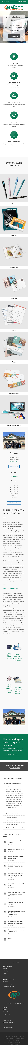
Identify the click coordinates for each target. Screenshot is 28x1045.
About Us (6, 1007)
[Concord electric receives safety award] (5, 885)
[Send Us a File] (14, 95)
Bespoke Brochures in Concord (16, 849)
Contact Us (7, 1014)
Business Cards (14, 393)
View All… (10, 938)
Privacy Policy (10, 1040)
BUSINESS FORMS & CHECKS (18, 691)
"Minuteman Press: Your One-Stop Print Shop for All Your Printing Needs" (15, 875)
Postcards (14, 299)
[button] (2, 27)
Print (5, 968)
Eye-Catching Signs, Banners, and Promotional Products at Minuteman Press (16, 913)
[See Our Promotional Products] (14, 135)
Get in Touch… (12, 755)
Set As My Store (14, 503)
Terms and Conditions (9, 1042)
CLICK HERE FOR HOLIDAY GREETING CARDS (9, 688)
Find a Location (8, 966)
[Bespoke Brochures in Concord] (5, 850)
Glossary (10, 984)
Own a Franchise (8, 1020)
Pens (14, 204)
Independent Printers (9, 1022)
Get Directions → (14, 461)
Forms (14, 330)
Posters (14, 235)
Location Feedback (8, 1027)
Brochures (14, 267)
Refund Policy (19, 1042)
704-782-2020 (22, 1)
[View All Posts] (5, 939)
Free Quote (6, 1)
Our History (7, 1011)
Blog (5, 1009)
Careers (6, 1024)
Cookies (18, 1040)
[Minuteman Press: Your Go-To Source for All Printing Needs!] (5, 922)
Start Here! (14, 36)
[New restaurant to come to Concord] (5, 842)
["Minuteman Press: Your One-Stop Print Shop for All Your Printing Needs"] (5, 874)
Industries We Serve (9, 986)
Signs (5, 973)
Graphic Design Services (14, 425)
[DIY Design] (14, 56)
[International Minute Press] (9, 646)
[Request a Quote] (14, 76)
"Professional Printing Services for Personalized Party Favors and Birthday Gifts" (16, 894)
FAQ (5, 984)
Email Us (15, 466)
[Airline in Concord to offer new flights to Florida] (5, 857)
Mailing (6, 971)
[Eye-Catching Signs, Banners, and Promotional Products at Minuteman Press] (5, 912)
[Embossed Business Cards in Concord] (5, 904)
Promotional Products (9, 979)
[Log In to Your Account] (14, 115)
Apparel (6, 981)
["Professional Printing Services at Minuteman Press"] (5, 931)
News (14, 984)
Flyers (14, 362)
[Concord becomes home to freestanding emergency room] (5, 866)
